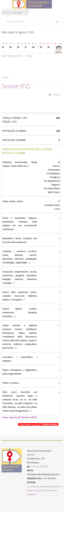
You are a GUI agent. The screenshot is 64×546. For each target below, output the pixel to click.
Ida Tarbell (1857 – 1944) (17, 56)
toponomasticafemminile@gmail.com (44, 486)
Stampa (57, 94)
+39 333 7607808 (39, 466)
